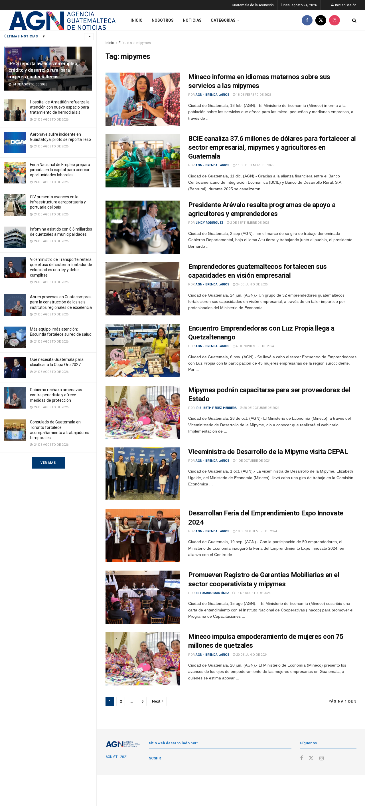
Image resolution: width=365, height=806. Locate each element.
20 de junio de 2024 (251, 655)
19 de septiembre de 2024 (256, 531)
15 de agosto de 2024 (252, 593)
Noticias (192, 20)
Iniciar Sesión (345, 5)
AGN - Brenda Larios (213, 95)
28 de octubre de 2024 (260, 408)
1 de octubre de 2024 (252, 461)
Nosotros (163, 20)
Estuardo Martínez (212, 593)
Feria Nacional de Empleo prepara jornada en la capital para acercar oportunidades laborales (60, 169)
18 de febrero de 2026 (253, 95)
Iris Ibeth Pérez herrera (216, 408)
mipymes (143, 43)
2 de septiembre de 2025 (249, 223)
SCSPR (155, 758)
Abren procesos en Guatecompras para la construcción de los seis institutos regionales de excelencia (61, 302)
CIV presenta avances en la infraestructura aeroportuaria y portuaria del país (58, 202)
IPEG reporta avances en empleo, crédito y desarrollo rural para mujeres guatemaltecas (43, 70)
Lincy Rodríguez (210, 223)
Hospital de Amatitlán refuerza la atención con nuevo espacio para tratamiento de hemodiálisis (60, 107)
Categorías (223, 20)
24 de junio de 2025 (251, 284)
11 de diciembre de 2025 (254, 165)
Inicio (137, 20)
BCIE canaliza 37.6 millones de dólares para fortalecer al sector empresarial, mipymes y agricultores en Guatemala (272, 147)
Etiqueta (125, 43)
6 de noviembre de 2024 (254, 346)
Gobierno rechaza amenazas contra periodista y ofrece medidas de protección (56, 394)
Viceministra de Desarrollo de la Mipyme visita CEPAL (268, 452)
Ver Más (48, 463)
